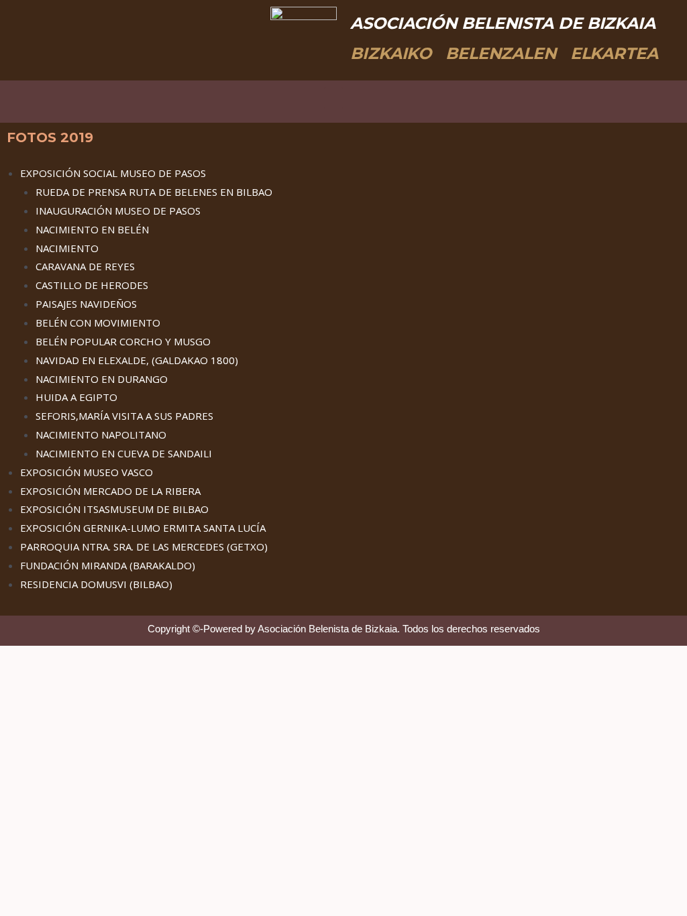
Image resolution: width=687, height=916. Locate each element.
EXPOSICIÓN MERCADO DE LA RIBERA (110, 491)
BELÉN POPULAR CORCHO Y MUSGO (123, 341)
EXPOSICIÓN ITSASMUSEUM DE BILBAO (114, 509)
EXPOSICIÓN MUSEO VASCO (86, 472)
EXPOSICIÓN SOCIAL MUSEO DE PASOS (113, 173)
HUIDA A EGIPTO (76, 397)
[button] (333, 98)
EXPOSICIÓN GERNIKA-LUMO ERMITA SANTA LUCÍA (143, 527)
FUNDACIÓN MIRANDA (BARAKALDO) (107, 565)
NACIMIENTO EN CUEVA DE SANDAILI (124, 453)
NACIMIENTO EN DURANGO (102, 379)
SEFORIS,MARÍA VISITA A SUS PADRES (124, 415)
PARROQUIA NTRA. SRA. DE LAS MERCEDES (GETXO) (144, 546)
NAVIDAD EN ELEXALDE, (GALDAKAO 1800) (137, 360)
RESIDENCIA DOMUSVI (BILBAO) (96, 584)
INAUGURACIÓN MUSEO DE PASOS (118, 210)
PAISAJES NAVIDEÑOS (86, 303)
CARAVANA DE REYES (85, 266)
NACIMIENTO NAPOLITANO (101, 434)
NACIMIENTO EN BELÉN (92, 229)
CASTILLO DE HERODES (92, 285)
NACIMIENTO (67, 248)
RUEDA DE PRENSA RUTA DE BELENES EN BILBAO (154, 191)
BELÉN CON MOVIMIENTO (98, 322)
